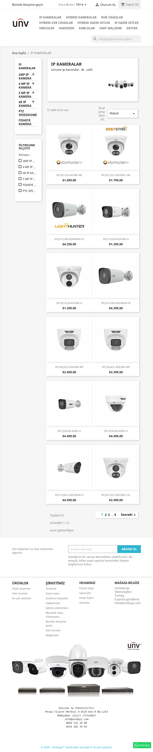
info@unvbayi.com (128, 603)
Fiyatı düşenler (21, 588)
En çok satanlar (21, 598)
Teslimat (51, 588)
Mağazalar (52, 635)
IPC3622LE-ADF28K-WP (69, 367)
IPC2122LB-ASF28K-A (116, 239)
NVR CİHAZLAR (112, 17)
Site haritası (53, 630)
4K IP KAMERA (25, 104)
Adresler (84, 602)
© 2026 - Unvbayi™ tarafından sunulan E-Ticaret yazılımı (76, 747)
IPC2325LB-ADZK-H (69, 431)
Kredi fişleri (86, 598)
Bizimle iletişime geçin (27, 5)
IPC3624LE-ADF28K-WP (116, 367)
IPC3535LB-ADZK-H (116, 431)
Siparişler (85, 593)
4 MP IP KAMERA (25, 86)
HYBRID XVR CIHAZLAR (56, 23)
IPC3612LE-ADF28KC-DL (115, 495)
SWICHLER (46, 28)
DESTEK (132, 28)
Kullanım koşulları (57, 598)
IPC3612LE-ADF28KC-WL (116, 175)
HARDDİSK (66, 28)
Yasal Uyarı (53, 593)
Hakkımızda (53, 603)
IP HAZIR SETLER (127, 23)
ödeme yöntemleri (57, 608)
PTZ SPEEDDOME (28, 113)
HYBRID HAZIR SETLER (93, 23)
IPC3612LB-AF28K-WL (69, 175)
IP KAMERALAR (50, 17)
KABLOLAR (87, 28)
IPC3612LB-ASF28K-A (69, 303)
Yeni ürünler (20, 593)
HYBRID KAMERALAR (81, 17)
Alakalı (123, 113)
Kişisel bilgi (86, 588)
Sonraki (129, 515)
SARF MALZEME (110, 28)
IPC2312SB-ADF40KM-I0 (69, 239)
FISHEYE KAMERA (25, 122)
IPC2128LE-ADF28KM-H (69, 495)
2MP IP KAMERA (25, 76)
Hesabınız (87, 583)
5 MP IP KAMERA (25, 95)
